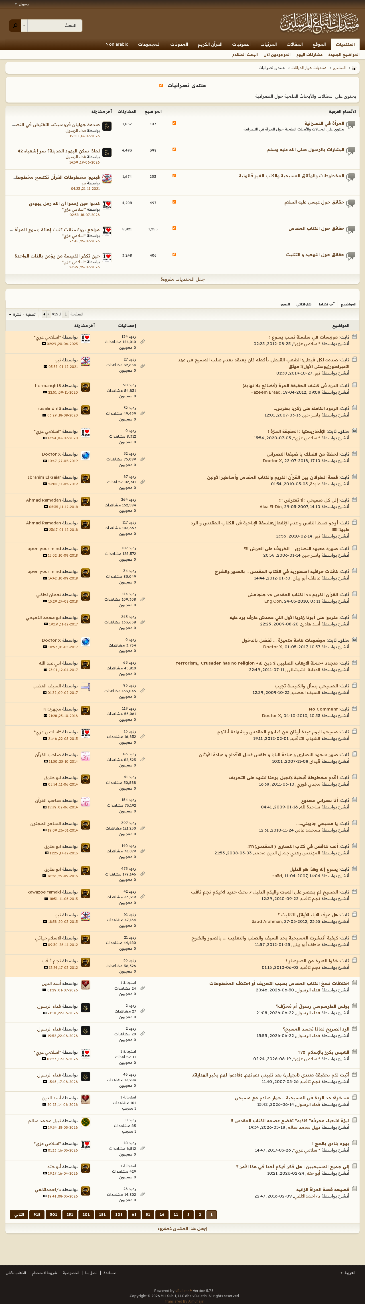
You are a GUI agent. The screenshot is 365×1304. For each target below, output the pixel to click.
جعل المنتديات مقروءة (183, 279)
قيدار (315, 761)
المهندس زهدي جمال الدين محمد (287, 853)
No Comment (323, 709)
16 (162, 1214)
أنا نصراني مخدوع (319, 800)
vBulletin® (183, 1291)
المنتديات (345, 44)
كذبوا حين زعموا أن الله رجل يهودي (64, 203)
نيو (84, 183)
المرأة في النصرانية (324, 123)
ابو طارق (52, 777)
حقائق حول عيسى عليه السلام (314, 202)
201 (86, 1214)
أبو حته (313, 1173)
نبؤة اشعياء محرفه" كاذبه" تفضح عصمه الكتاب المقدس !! (290, 1120)
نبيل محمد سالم (303, 1127)
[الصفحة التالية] (44, 314)
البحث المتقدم (245, 54)
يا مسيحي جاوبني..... (317, 823)
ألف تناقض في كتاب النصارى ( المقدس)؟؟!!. (292, 846)
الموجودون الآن (277, 54)
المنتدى (339, 67)
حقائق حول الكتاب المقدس (316, 228)
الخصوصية (71, 1273)
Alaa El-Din (270, 506)
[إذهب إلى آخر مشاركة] (44, 343)
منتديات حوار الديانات (309, 67)
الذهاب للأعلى (16, 1273)
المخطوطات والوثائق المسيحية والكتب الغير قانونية (291, 175)
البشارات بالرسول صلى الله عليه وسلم (305, 149)
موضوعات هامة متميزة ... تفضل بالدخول (283, 640)
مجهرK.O (52, 709)
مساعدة (110, 1273)
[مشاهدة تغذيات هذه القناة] (161, 85)
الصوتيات (241, 44)
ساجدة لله (310, 807)
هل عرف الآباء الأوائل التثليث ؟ (307, 914)
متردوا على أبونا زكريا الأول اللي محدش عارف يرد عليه (284, 617)
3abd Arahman (267, 921)
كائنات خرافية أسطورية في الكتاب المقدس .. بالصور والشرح (276, 571)
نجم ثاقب (310, 898)
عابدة (315, 483)
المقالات (295, 44)
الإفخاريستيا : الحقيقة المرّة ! (296, 431)
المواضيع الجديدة (344, 54)
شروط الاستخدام (44, 1273)
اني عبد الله (50, 663)
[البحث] (15, 25)
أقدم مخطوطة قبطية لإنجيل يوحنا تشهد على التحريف (283, 777)
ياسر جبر (311, 415)
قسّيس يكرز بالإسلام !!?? (323, 1052)
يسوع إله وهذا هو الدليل (313, 869)
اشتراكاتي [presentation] (304, 304)
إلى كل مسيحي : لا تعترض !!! (308, 500)
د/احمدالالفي (307, 1196)
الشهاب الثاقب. (305, 738)
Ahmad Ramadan (43, 500)
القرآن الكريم (210, 44)
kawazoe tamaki (44, 892)
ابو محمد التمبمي (43, 617)
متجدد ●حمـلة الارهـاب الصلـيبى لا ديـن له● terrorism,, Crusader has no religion (257, 663)
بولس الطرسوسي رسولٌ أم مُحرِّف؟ (312, 1006)
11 (176, 1214)
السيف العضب (306, 692)
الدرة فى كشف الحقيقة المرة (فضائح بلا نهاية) (290, 385)
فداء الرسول (76, 130)
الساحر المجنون (45, 823)
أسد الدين (51, 983)
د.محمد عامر (308, 830)
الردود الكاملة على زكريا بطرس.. (306, 408)
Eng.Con (273, 601)
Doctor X (272, 460)
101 (119, 1214)
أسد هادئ (310, 624)
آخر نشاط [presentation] (326, 304)
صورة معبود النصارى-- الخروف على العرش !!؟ (291, 548)
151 (102, 1214)
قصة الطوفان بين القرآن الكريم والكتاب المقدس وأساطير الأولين (272, 477)
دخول (24, 4)
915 (36, 1214)
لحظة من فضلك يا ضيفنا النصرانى (302, 454)
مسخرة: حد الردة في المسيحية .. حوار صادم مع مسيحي (292, 1097)
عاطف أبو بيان (306, 578)
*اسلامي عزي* (74, 209)
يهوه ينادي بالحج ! (330, 1143)
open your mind (44, 548)
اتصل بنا (91, 1273)
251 (69, 1214)
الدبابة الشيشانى (303, 669)
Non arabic (117, 44)
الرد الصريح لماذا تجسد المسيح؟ (316, 1029)
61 (134, 1214)
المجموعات (149, 44)
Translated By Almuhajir (184, 1301)
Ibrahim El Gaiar (44, 477)
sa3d (277, 875)
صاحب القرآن (48, 754)
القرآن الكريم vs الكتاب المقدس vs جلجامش (293, 594)
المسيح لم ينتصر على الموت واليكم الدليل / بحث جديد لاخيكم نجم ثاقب (264, 892)
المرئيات (268, 44)
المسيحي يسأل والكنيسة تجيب (306, 686)
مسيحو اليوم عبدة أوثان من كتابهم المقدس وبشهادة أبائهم (277, 731)
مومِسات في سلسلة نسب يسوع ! (303, 337)
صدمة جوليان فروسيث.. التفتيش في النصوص (53, 124)
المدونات (179, 44)
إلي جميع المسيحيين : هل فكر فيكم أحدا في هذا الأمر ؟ (292, 1166)
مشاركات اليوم (309, 54)
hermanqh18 (48, 385)
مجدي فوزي (308, 784)
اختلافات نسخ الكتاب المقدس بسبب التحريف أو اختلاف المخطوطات (279, 983)
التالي (19, 1214)
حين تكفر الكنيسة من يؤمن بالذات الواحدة (57, 256)
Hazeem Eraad (265, 392)
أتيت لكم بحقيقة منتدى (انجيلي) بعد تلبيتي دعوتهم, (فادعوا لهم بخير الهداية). (270, 1075)
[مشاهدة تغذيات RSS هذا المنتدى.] (174, 123)
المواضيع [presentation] (348, 304)
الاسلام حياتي (48, 938)
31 (148, 1214)
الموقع (319, 44)
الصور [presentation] (285, 304)
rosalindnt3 (49, 408)
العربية (349, 1272)
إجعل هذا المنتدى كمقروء (182, 1228)
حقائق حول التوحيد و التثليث (315, 254)
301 (53, 1214)
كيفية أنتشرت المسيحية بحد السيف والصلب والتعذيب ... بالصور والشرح (264, 938)
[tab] (349, 304)
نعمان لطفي (48, 594)
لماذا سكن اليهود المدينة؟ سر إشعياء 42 (59, 151)
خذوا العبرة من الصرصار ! (312, 960)
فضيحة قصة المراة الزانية (322, 1189)
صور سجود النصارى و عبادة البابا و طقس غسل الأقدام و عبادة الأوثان (268, 754)
